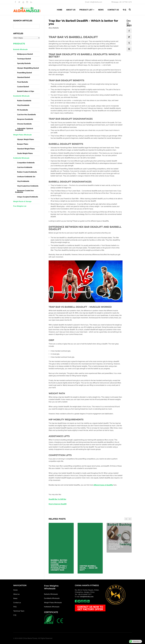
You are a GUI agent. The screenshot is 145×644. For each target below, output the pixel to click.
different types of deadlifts (103, 485)
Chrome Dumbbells (24, 124)
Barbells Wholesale (20, 49)
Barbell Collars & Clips (25, 91)
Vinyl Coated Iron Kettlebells (27, 186)
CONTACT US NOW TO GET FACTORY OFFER (90, 608)
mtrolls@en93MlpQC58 (121, 554)
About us (16, 594)
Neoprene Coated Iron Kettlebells (24, 191)
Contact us (17, 602)
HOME (59, 9)
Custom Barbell (23, 87)
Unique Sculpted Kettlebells (27, 197)
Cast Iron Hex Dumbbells (26, 114)
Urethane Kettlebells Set (26, 176)
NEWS (101, 9)
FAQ (14, 607)
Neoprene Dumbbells (25, 119)
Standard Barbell (23, 77)
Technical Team (18, 611)
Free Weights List (19, 206)
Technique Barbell (24, 59)
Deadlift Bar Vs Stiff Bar (57, 499)
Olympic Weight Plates (25, 139)
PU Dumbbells (22, 110)
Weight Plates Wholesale (22, 135)
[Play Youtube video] (86, 281)
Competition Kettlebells (26, 163)
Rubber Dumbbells (24, 100)
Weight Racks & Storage (22, 201)
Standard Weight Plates (26, 149)
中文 (124, 9)
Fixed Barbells (22, 82)
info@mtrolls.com (86, 596)
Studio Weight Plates (25, 153)
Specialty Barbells (24, 63)
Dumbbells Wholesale (21, 96)
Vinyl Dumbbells (23, 105)
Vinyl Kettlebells (23, 181)
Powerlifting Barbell (24, 73)
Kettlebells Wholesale (21, 158)
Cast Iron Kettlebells (24, 167)
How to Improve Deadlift (57, 504)
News (15, 598)
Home (15, 590)
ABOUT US (70, 9)
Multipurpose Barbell (25, 54)
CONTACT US (113, 9)
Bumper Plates (22, 144)
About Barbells (54, 28)
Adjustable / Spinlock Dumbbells (24, 129)
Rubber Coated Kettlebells (27, 172)
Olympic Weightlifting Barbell (28, 68)
